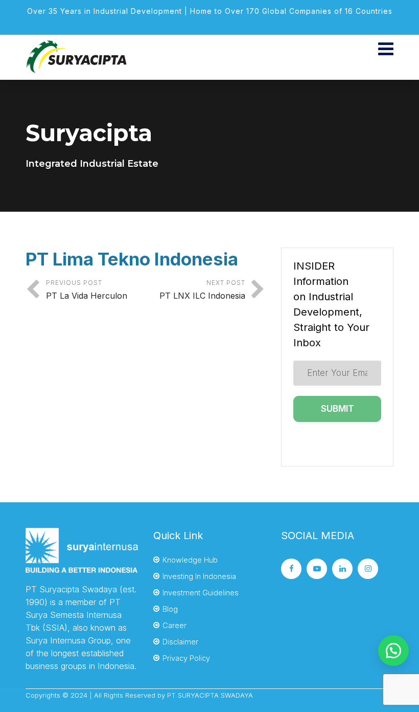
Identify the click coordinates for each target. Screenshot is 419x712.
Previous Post (86, 290)
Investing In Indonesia (199, 576)
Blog (170, 609)
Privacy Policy (186, 658)
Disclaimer (180, 641)
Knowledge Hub (190, 559)
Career (174, 625)
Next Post (202, 290)
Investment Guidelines (200, 592)
